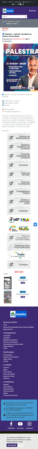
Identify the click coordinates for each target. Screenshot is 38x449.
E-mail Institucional (10, 395)
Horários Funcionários (11, 357)
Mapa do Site (7, 329)
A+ (31, 2)
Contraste (26, 2)
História (6, 367)
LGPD (5, 348)
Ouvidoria (10, 2)
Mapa (5, 370)
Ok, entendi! (12, 445)
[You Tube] (20, 4)
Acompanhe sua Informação (13, 344)
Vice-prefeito (7, 387)
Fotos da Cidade (9, 374)
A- (33, 2)
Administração (8, 389)
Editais (5, 361)
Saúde (5, 393)
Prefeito (6, 384)
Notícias (11, 21)
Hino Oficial (7, 372)
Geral (17, 21)
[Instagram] (23, 4)
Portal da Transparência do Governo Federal (18, 327)
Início (4, 21)
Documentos (7, 355)
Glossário (6, 338)
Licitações (6, 335)
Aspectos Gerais (8, 376)
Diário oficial (7, 359)
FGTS (5, 325)
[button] (25, 16)
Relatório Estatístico (10, 340)
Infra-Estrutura (8, 391)
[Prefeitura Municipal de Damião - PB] (8, 10)
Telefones (4, 2)
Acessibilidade (18, 2)
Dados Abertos (8, 346)
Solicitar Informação (10, 342)
